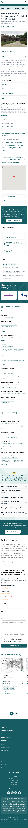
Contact (3, 756)
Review (3, 619)
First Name (4, 603)
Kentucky (15, 5)
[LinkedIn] (19, 792)
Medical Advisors (5, 753)
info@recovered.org (14, 782)
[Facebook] (8, 792)
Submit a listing (4, 764)
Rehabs (7, 5)
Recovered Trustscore (6, 758)
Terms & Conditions (14, 819)
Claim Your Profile (14, 220)
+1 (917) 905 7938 (14, 784)
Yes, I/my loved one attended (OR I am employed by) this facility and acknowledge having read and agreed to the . (14, 638)
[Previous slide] (12, 714)
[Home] (2, 5)
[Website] (14, 233)
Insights (3, 761)
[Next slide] (16, 714)
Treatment (16, 8)
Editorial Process (5, 747)
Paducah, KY (4, 64)
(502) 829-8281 (13, 532)
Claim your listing (5, 767)
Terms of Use (16, 641)
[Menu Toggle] (25, 2)
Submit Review (14, 646)
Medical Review (4, 750)
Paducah (24, 5)
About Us (3, 744)
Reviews (23, 8)
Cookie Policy (23, 819)
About (2, 8)
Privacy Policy (4, 819)
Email (2, 611)
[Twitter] (15, 792)
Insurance (8, 8)
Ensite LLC (6, 675)
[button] (14, 39)
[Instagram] (12, 792)
